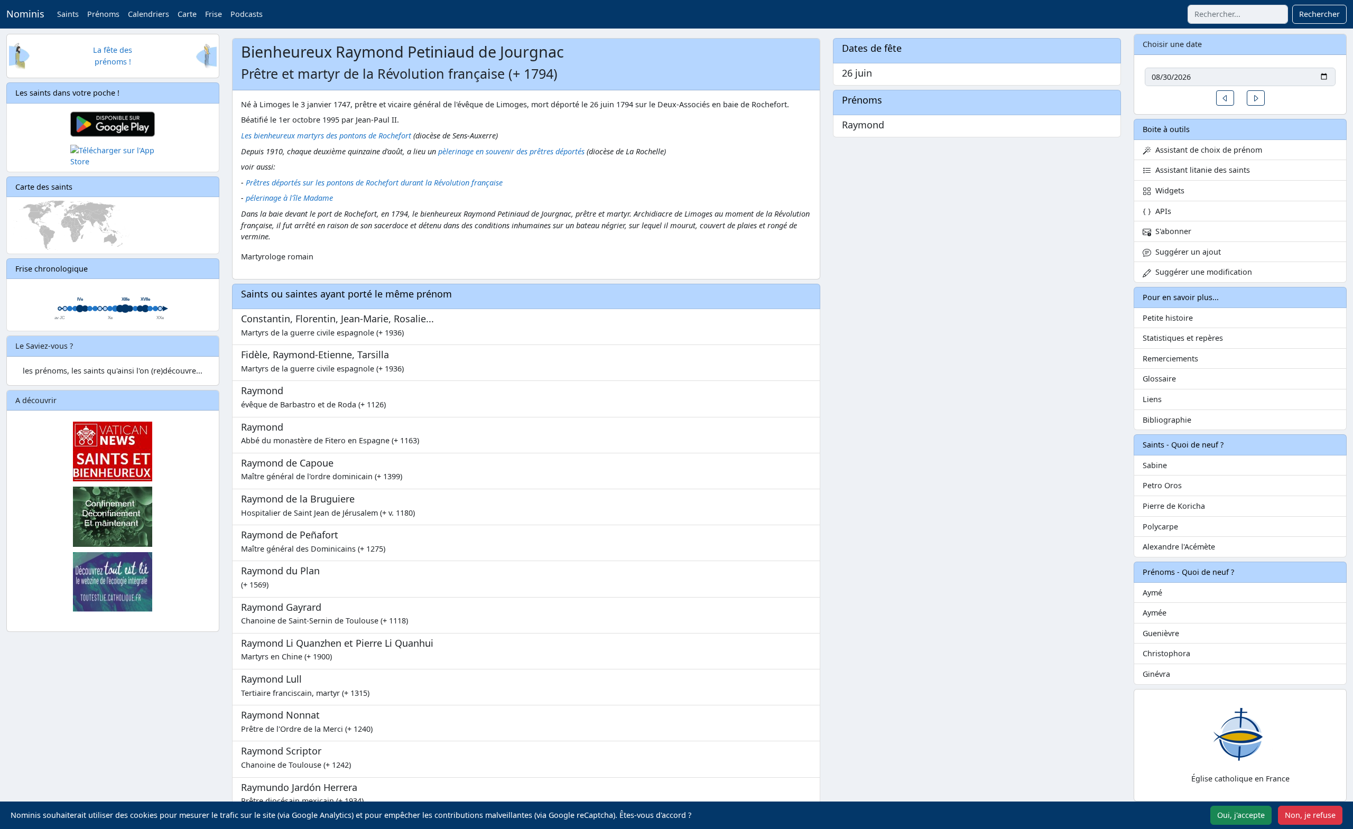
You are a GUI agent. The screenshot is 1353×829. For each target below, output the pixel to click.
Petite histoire (1168, 318)
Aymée (1154, 613)
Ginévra (1156, 674)
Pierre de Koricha (1174, 506)
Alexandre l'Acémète (1179, 547)
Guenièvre (1161, 633)
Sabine (1155, 465)
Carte (187, 14)
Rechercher (1319, 14)
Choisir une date (1172, 44)
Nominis (25, 13)
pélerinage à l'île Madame (289, 198)
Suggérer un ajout (1186, 252)
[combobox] (1238, 14)
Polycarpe (1160, 526)
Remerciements (1170, 358)
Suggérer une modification (1201, 272)
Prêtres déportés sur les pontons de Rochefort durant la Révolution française (374, 183)
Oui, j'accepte (1241, 815)
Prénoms (103, 14)
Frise (213, 14)
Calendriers (148, 14)
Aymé (1152, 593)
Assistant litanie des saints (1200, 170)
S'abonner (1171, 231)
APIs (1161, 211)
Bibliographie (1167, 420)
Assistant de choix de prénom (1206, 150)
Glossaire (1159, 379)
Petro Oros (1162, 485)
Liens (1152, 399)
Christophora (1166, 653)
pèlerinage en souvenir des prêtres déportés (511, 151)
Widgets (1167, 190)
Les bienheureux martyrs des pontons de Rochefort (326, 136)
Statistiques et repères (1183, 338)
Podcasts (246, 14)
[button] (1225, 98)
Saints (68, 14)
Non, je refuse (1310, 815)
